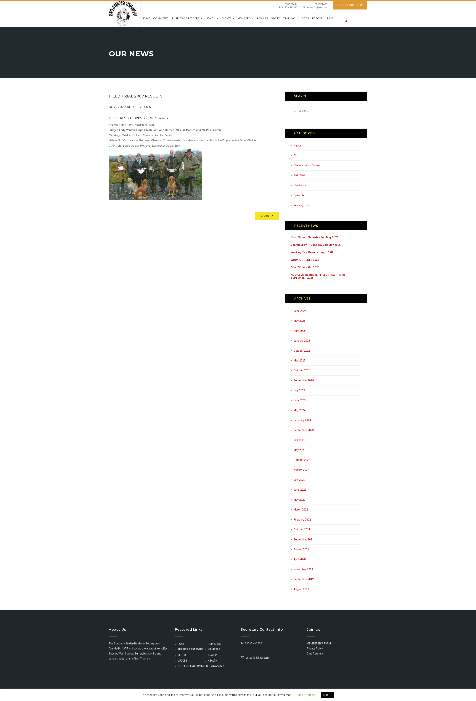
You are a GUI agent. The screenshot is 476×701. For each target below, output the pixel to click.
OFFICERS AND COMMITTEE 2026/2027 (201, 666)
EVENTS (226, 18)
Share (266, 216)
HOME (181, 643)
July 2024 (299, 390)
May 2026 (299, 320)
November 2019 (303, 569)
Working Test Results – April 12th (312, 252)
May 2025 (299, 360)
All (295, 155)
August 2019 (301, 589)
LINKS (329, 18)
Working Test (302, 205)
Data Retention (315, 653)
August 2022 (301, 470)
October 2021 (302, 529)
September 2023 (304, 430)
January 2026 (302, 340)
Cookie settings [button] (306, 695)
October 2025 (302, 350)
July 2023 (299, 440)
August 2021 (301, 549)
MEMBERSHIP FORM (350, 5)
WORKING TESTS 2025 (305, 259)
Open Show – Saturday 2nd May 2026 (315, 237)
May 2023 (299, 450)
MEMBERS (244, 18)
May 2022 (299, 499)
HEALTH (211, 18)
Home (146, 18)
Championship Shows (307, 165)
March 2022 (301, 509)
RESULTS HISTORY (268, 18)
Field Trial (299, 175)
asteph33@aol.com (317, 7)
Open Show (301, 195)
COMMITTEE (160, 18)
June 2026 (300, 311)
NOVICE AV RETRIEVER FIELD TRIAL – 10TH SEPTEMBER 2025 (318, 276)
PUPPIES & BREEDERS (186, 18)
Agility (297, 145)
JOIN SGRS (214, 643)
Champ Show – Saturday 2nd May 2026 (316, 244)
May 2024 (299, 410)
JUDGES (303, 18)
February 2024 (302, 420)
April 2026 (300, 330)
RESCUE (317, 18)
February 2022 (302, 519)
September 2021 (304, 539)
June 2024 (300, 400)
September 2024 (304, 380)
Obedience (300, 185)
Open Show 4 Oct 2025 (305, 267)
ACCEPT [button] (327, 695)
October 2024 (302, 370)
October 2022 (302, 460)
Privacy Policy (315, 648)
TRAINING (289, 18)
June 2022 (300, 489)
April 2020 (300, 559)
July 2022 (299, 479)
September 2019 (304, 579)
